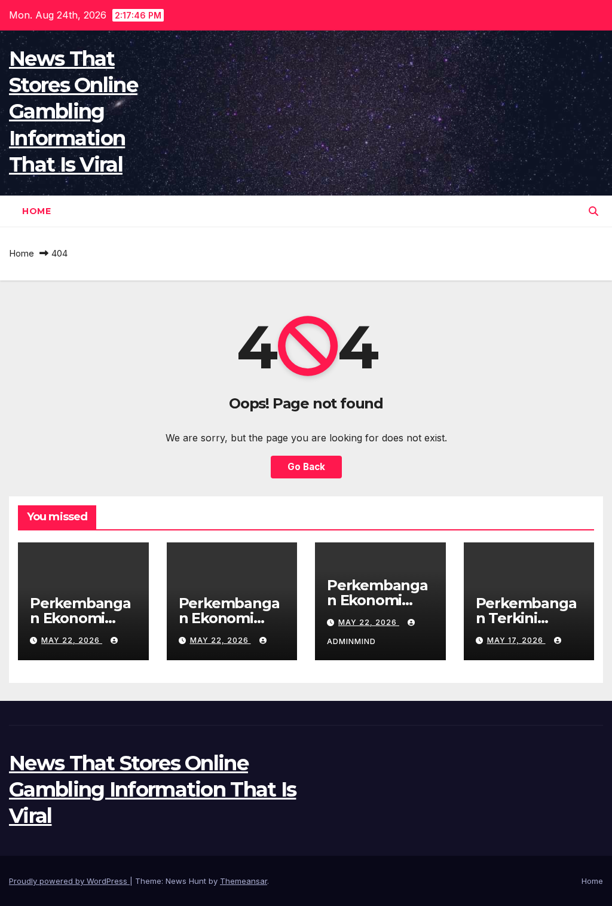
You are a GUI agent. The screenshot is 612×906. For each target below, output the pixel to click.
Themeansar (243, 881)
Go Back (306, 466)
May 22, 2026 (71, 640)
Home (36, 211)
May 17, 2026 (516, 640)
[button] (593, 211)
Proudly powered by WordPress (69, 881)
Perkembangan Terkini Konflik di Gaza (528, 618)
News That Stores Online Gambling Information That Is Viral (73, 111)
